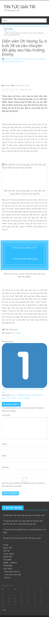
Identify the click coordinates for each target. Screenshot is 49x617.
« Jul (4, 610)
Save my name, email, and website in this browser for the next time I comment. (23, 484)
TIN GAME (16, 333)
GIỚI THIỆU (7, 569)
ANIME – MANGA (10, 563)
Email (4, 456)
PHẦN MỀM (7, 566)
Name (5, 444)
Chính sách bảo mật (12, 575)
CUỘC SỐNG (8, 554)
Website (5, 467)
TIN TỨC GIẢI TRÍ (19, 6)
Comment (6, 415)
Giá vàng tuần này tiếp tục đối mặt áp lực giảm (22, 538)
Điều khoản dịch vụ (12, 572)
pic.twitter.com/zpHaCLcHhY (24, 251)
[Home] (6, 31)
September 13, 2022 (24, 262)
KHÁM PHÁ (7, 557)
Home (5, 545)
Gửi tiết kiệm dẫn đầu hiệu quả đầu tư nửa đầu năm (24, 515)
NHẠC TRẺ (7, 548)
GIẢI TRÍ (6, 551)
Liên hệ (7, 578)
